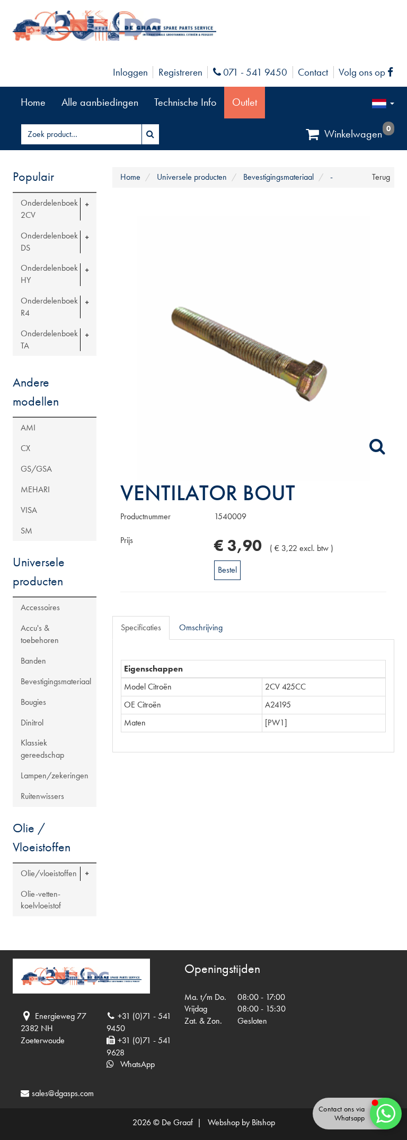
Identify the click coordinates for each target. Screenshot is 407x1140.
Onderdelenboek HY (49, 274)
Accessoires (40, 607)
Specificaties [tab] (141, 627)
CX (25, 448)
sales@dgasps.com (63, 1093)
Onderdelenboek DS (49, 241)
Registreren (180, 72)
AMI (28, 427)
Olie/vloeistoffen (49, 873)
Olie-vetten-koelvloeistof (41, 900)
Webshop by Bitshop (241, 1122)
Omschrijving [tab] (201, 627)
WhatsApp (134, 1064)
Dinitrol (32, 722)
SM (26, 530)
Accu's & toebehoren (40, 634)
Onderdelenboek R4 (49, 306)
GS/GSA (36, 468)
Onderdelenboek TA (49, 339)
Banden (33, 660)
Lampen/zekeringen (55, 775)
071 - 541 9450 (253, 72)
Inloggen (130, 72)
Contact (313, 72)
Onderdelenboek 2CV (49, 208)
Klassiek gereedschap (42, 748)
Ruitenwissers (42, 796)
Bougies (33, 701)
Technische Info (185, 102)
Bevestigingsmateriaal (56, 681)
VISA (29, 510)
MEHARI (35, 489)
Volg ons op (369, 72)
